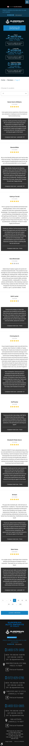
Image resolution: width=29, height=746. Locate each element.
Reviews (10, 80)
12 (26, 600)
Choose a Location (7, 88)
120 (20, 604)
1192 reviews (18, 15)
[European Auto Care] (14, 21)
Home (3, 80)
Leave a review (14, 613)
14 (12, 604)
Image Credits (8, 741)
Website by (19, 741)
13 (8, 604)
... (6, 600)
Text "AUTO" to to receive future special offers (14, 44)
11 (22, 600)
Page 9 (17, 80)
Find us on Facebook (16, 669)
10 (18, 600)
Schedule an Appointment (14, 28)
